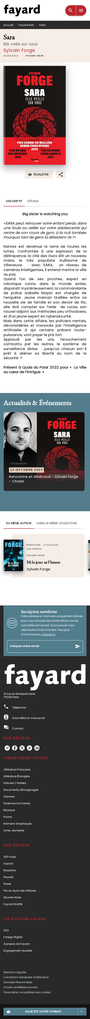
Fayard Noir (26, 25)
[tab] (14, 201)
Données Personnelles (17, 982)
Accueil (8, 25)
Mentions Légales (14, 972)
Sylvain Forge (19, 50)
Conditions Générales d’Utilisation (26, 977)
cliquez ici (48, 634)
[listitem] (7, 748)
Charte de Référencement (20, 987)
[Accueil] (21, 10)
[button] (34, 56)
